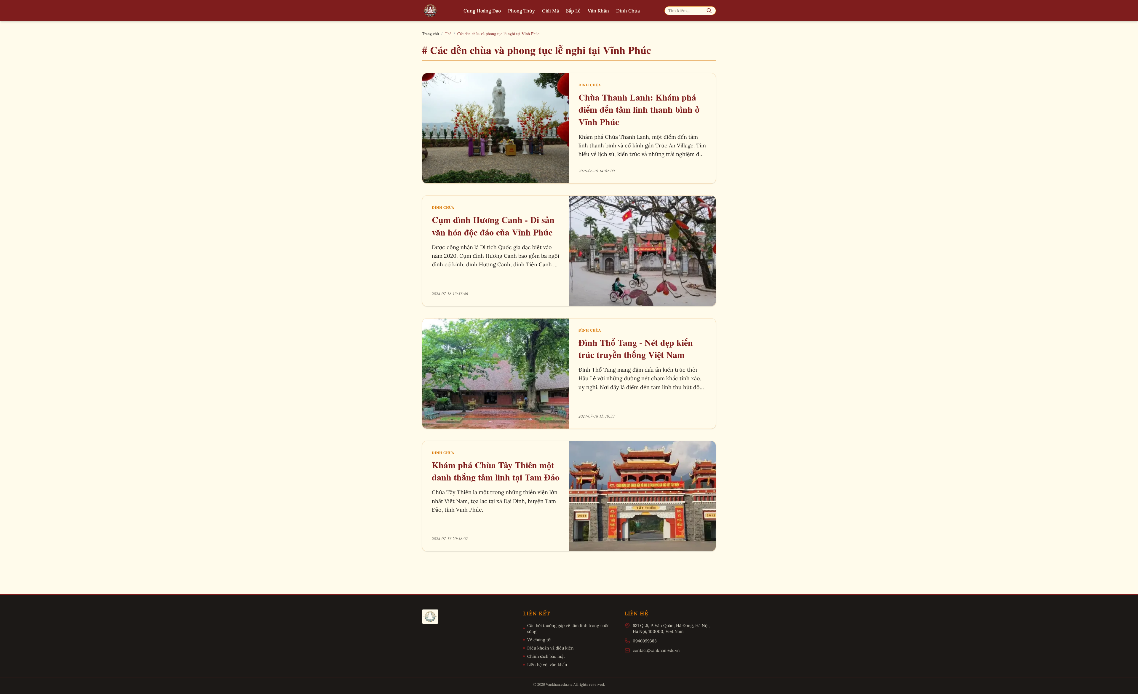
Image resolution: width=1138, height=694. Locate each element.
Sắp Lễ (573, 11)
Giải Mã (550, 11)
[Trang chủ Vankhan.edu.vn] (430, 11)
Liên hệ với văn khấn (547, 664)
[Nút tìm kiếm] (709, 11)
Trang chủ (430, 33)
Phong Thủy (521, 11)
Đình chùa (589, 85)
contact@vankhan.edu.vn (656, 650)
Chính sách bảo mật (546, 656)
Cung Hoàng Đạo (482, 11)
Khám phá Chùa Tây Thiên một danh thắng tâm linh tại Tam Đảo (496, 471)
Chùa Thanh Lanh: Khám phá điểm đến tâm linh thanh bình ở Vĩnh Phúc (638, 109)
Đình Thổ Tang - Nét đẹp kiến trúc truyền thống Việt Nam (635, 348)
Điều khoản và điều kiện (550, 648)
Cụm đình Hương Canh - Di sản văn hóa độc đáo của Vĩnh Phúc (493, 226)
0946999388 (645, 641)
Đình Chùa (628, 11)
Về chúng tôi (539, 639)
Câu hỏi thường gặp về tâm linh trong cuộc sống (568, 628)
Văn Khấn (598, 11)
